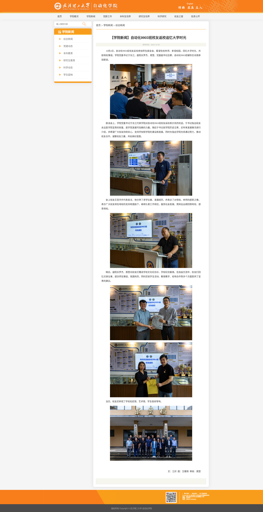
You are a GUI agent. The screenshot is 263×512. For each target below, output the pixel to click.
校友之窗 (178, 16)
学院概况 (74, 16)
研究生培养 (144, 16)
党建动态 (68, 46)
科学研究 (162, 16)
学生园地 (68, 74)
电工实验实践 (203, 493)
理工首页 (186, 493)
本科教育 (68, 53)
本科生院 (194, 493)
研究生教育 (69, 60)
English (190, 3)
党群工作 (107, 16)
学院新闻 (90, 16)
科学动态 (68, 67)
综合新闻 (68, 39)
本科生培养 (125, 16)
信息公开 (195, 16)
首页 (59, 16)
